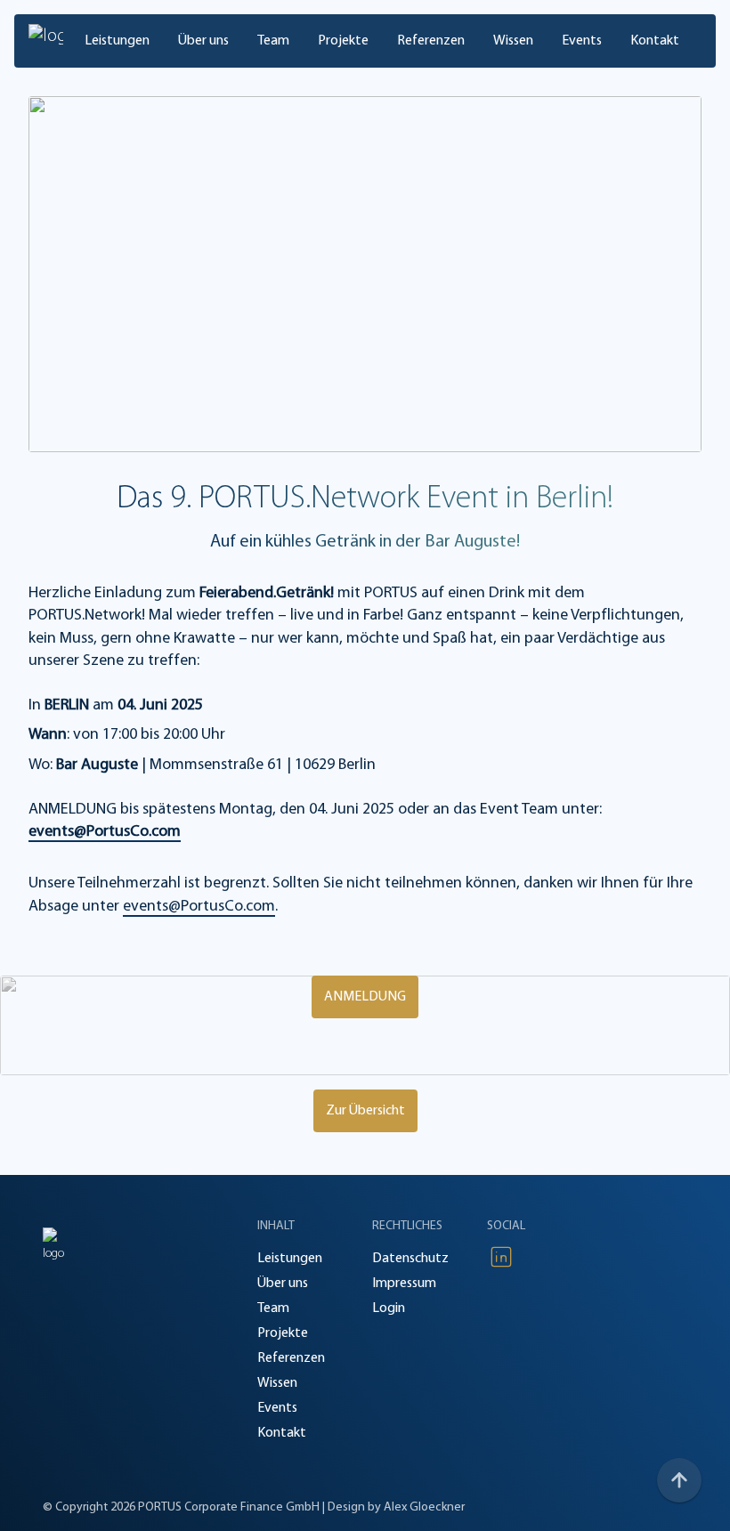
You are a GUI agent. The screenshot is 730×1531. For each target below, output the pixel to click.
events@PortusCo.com (104, 832)
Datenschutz (410, 1259)
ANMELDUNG (365, 997)
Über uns (203, 41)
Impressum (404, 1283)
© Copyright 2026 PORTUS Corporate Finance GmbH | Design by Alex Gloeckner (254, 1507)
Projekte (343, 41)
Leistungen (117, 41)
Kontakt (654, 41)
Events (582, 41)
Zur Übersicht (365, 1111)
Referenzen (431, 41)
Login (388, 1308)
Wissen (513, 41)
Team (273, 41)
